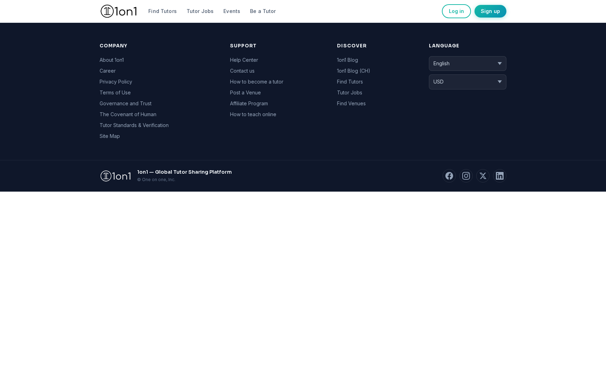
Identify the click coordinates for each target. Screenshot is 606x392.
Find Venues (351, 103)
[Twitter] (483, 175)
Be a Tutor (263, 11)
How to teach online (253, 114)
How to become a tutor (256, 82)
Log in (456, 11)
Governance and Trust (126, 103)
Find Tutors (162, 11)
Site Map (110, 136)
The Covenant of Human (128, 114)
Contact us (242, 71)
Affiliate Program (249, 103)
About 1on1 (112, 60)
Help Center (244, 60)
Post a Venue (245, 92)
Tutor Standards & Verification (134, 125)
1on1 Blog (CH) (353, 71)
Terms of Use (115, 92)
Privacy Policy (116, 82)
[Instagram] (466, 175)
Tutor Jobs (200, 11)
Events (231, 11)
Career (108, 71)
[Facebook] (449, 175)
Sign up (490, 11)
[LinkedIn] (499, 175)
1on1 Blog (347, 60)
